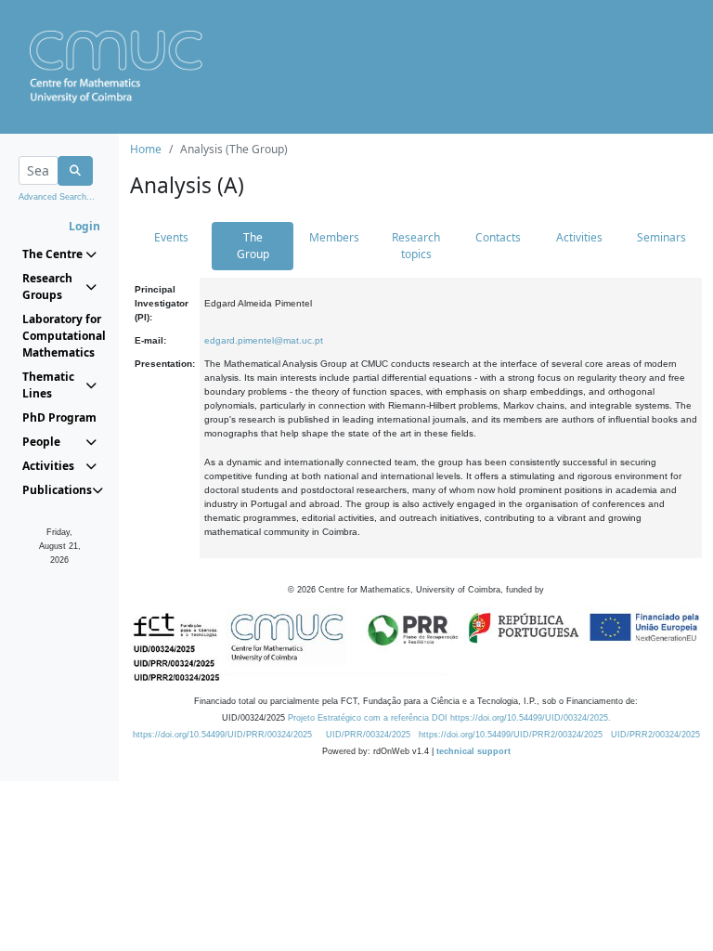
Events (171, 237)
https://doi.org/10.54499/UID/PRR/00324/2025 (222, 734)
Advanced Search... (57, 197)
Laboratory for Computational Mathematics (59, 335)
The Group (253, 245)
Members (334, 237)
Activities (579, 237)
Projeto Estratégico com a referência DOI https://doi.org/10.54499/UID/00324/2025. (449, 718)
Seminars (661, 237)
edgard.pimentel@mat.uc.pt (263, 340)
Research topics (416, 245)
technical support (473, 751)
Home (146, 149)
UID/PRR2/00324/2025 (655, 734)
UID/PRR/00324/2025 (368, 734)
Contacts (498, 237)
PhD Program (59, 417)
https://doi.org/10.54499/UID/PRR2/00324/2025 (511, 734)
